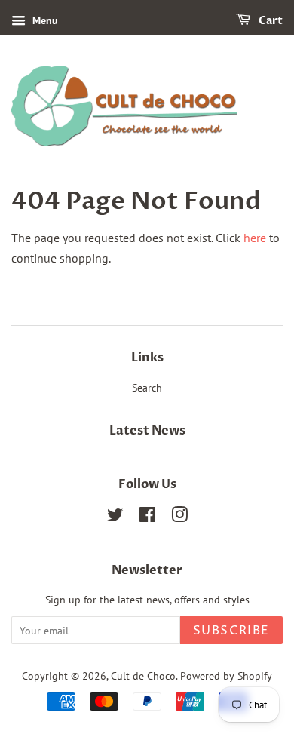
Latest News (147, 430)
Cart (269, 21)
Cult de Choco (143, 676)
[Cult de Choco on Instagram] (179, 517)
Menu (43, 20)
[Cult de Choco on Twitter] (115, 517)
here (254, 237)
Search (147, 388)
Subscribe (231, 630)
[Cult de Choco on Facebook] (147, 517)
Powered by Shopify (226, 676)
